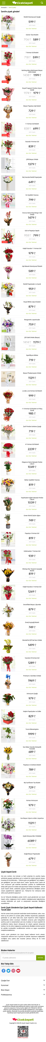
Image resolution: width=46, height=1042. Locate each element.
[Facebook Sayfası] (3, 971)
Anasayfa (4, 7)
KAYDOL (40, 958)
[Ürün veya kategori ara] (41, 3)
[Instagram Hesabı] (13, 971)
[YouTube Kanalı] (18, 971)
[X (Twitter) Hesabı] (8, 971)
